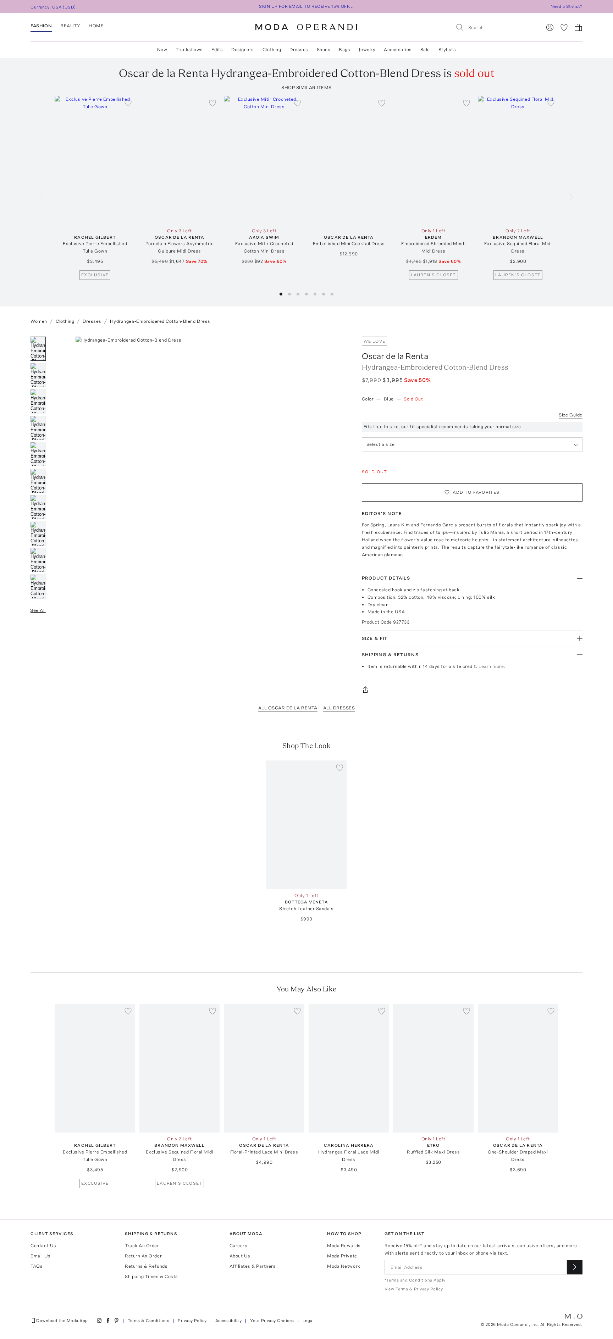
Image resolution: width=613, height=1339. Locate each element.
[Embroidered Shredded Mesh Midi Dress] (433, 160)
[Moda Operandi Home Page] (306, 27)
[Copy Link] (472, 689)
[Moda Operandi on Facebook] (108, 1320)
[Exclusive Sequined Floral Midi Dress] (518, 160)
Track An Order (142, 1245)
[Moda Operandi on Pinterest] (116, 1320)
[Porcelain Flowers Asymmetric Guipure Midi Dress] (179, 160)
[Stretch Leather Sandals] (306, 824)
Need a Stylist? (566, 6)
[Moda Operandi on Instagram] (99, 1320)
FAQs (37, 1266)
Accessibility (228, 1320)
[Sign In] (550, 27)
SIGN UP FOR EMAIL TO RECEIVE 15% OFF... (306, 6)
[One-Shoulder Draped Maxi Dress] (518, 1068)
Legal (308, 1320)
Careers (239, 1245)
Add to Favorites (476, 492)
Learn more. (492, 666)
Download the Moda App (62, 1320)
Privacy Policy (192, 1320)
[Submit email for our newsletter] (574, 1267)
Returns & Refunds (146, 1266)
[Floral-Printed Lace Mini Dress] (264, 1068)
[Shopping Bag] (578, 27)
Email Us (40, 1255)
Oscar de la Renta (395, 356)
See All (38, 610)
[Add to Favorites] (128, 103)
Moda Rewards (343, 1245)
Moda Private (342, 1255)
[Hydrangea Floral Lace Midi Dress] (349, 1068)
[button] (281, 294)
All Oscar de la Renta (287, 707)
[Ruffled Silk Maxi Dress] (433, 1068)
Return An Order (143, 1255)
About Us (240, 1255)
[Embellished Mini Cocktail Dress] (349, 160)
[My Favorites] (564, 27)
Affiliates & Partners (253, 1266)
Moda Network (343, 1266)
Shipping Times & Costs (151, 1276)
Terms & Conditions (149, 1320)
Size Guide (570, 414)
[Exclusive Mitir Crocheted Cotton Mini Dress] (264, 160)
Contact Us (43, 1245)
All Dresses (339, 707)
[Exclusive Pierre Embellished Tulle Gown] (95, 160)
